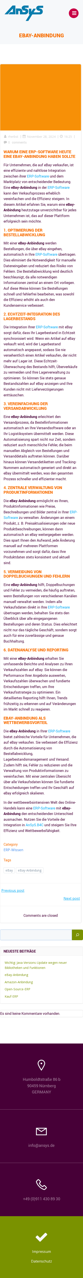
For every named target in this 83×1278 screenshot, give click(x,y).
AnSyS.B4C (34, 824)
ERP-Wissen (13, 849)
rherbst (13, 136)
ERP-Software (38, 176)
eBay (9, 870)
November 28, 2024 (41, 136)
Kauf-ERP (11, 996)
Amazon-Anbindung (19, 982)
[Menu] (74, 13)
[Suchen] (77, 935)
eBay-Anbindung (29, 870)
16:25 (68, 136)
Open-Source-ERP (17, 989)
